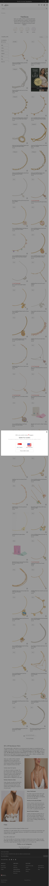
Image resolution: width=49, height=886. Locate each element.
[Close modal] (46, 431)
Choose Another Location (24, 450)
